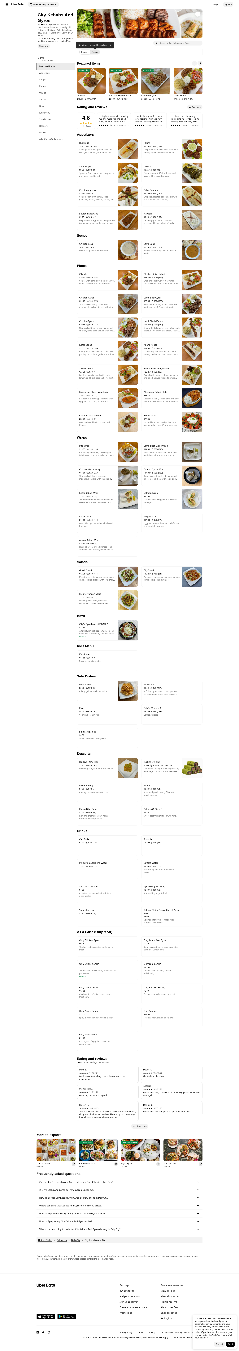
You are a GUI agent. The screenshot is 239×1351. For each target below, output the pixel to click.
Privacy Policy (126, 1332)
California (62, 1240)
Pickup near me (169, 1301)
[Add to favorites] (72, 1142)
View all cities (168, 1290)
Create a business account (133, 1307)
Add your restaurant (130, 1296)
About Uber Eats (169, 1307)
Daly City (75, 1240)
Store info (43, 46)
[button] (119, 1182)
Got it (230, 1344)
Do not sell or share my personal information (181, 1332)
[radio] (85, 52)
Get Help (124, 1285)
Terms (140, 1332)
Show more (141, 1126)
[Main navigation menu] (7, 4)
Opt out (219, 1344)
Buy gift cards (126, 1290)
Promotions (125, 1312)
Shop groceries (169, 1312)
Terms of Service (154, 1337)
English (168, 1318)
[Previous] (194, 63)
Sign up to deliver (128, 1301)
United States (45, 1240)
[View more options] (197, 14)
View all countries (170, 1296)
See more (196, 107)
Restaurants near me (172, 1285)
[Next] (200, 63)
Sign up (228, 4)
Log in (216, 4)
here (206, 1337)
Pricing (152, 1332)
